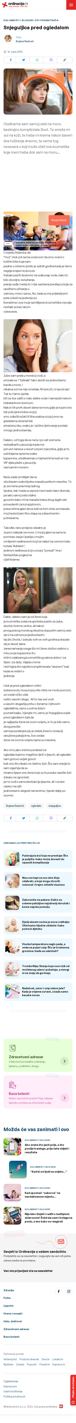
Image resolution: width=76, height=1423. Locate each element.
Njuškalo (8, 1364)
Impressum (10, 1386)
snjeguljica (54, 805)
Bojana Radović (25, 41)
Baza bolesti (11, 1336)
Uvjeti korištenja (13, 1391)
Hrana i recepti (13, 1313)
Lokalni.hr (57, 1359)
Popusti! (32, 1364)
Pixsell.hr (44, 1364)
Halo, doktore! (13, 1321)
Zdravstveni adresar (16, 1329)
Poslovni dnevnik (29, 1359)
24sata (20, 1364)
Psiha (7, 1297)
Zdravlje (9, 1290)
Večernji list (10, 1359)
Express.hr (58, 1364)
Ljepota (8, 1305)
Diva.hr (46, 1359)
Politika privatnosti (14, 1396)
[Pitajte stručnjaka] (73, 1390)
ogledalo (36, 805)
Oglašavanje (11, 1381)
